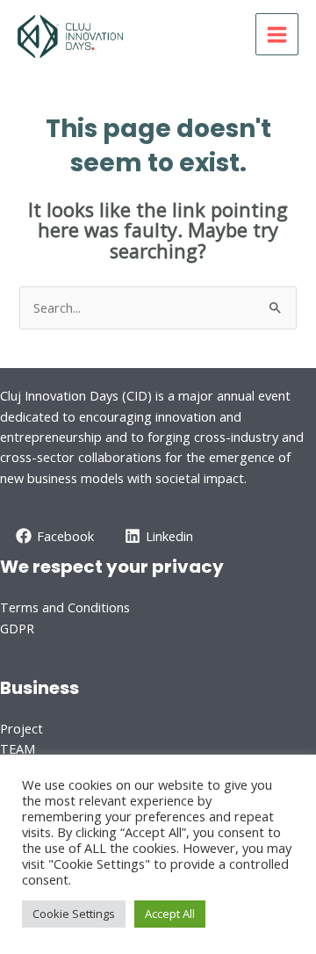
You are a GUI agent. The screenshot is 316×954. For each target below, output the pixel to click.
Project (21, 728)
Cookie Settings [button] (73, 913)
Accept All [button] (170, 913)
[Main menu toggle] (276, 34)
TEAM (17, 748)
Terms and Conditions (65, 607)
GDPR (17, 628)
